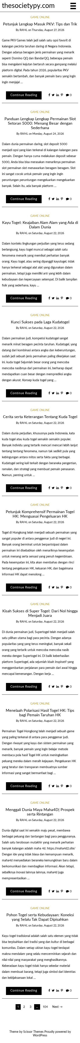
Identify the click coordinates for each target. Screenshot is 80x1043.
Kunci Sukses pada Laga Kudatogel (40, 322)
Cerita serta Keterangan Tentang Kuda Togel (40, 417)
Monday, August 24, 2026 (48, 134)
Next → (57, 1006)
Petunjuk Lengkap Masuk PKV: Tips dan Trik (40, 24)
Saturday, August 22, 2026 (48, 233)
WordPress (40, 1035)
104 (45, 1006)
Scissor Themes (33, 1031)
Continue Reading (23, 95)
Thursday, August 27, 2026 (48, 30)
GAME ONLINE (40, 17)
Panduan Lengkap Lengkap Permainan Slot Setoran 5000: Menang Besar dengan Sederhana (40, 123)
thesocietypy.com (28, 6)
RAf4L (24, 30)
